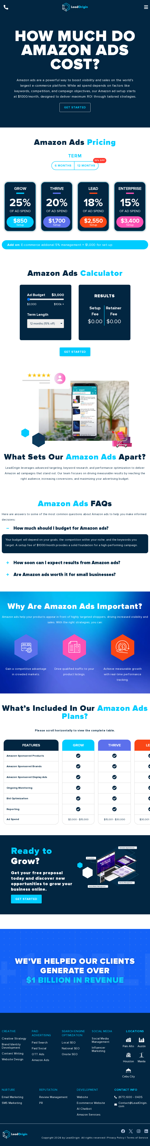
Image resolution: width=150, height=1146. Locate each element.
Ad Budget (36, 295)
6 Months (63, 165)
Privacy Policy (115, 1137)
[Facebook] (123, 1131)
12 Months (88, 164)
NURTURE (8, 1090)
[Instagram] (138, 1131)
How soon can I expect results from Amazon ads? (67, 563)
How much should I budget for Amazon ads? (61, 528)
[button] (75, 528)
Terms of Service (137, 1137)
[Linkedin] (146, 1131)
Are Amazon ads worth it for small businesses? (65, 574)
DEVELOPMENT (87, 1090)
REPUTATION (48, 1090)
